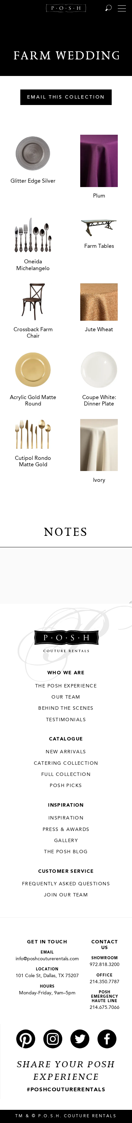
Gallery (66, 840)
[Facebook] (106, 1038)
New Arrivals (66, 752)
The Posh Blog (66, 852)
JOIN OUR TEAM (66, 895)
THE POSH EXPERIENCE (66, 686)
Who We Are (66, 673)
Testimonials (66, 719)
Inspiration (66, 805)
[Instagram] (52, 1038)
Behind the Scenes (65, 708)
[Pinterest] (25, 1038)
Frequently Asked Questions (66, 884)
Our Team (65, 697)
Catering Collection (66, 763)
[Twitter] (79, 1038)
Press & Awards (66, 829)
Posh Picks (66, 785)
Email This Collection (66, 97)
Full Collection (66, 774)
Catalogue (66, 739)
